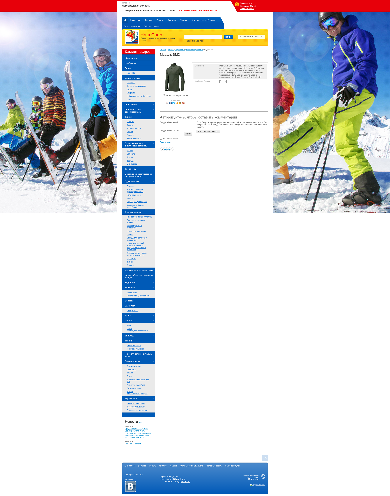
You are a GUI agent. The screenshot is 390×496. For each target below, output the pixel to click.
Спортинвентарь (133, 212)
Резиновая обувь (134, 138)
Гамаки (130, 132)
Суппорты (131, 259)
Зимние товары (132, 361)
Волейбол (130, 287)
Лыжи (129, 376)
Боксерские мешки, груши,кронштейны (135, 190)
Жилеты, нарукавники (136, 86)
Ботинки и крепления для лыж (138, 380)
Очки (129, 99)
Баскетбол (130, 306)
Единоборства (132, 181)
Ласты (129, 89)
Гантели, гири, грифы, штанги (136, 221)
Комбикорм (130, 63)
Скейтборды (132, 164)
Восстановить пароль (208, 131)
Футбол (128, 320)
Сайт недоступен (151, 26)
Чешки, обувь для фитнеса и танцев (139, 276)
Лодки (128, 68)
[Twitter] (173, 103)
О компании (135, 20)
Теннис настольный (135, 349)
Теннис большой (134, 346)
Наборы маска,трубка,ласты (139, 96)
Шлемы (130, 157)
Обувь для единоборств (137, 202)
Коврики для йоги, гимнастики (134, 227)
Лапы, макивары (134, 195)
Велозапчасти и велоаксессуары (133, 110)
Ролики (130, 151)
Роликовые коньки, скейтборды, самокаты (136, 144)
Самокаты (131, 154)
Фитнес (130, 262)
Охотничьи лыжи (134, 388)
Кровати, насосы (134, 128)
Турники (130, 265)
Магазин (183, 20)
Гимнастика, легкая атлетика (139, 217)
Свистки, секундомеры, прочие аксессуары (137, 254)
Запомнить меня (170, 138)
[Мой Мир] (180, 103)
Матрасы (131, 93)
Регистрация (165, 142)
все (140, 422)
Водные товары (132, 78)
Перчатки (131, 186)
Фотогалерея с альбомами (203, 20)
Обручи (130, 234)
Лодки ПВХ (131, 73)
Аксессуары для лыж (136, 385)
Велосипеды (131, 104)
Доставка (148, 20)
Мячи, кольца (132, 311)
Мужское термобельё (136, 403)
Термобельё (131, 398)
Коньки (130, 373)
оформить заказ (247, 9)
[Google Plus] (183, 103)
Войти (188, 134)
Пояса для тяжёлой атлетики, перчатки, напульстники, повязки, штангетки (137, 246)
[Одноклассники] (177, 103)
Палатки (130, 122)
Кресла (130, 125)
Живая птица (131, 58)
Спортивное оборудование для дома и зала (138, 175)
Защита (130, 161)
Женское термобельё (136, 407)
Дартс (128, 315)
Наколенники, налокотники (138, 296)
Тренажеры (130, 169)
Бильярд (129, 335)
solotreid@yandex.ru (176, 479)
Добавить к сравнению (176, 95)
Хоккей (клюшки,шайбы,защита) (137, 393)
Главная (125, 20)
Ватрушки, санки (134, 366)
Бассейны (131, 83)
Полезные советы (132, 26)
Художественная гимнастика (139, 270)
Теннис (128, 340)
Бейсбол (129, 300)
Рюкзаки (130, 135)
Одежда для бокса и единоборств (135, 206)
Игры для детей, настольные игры (139, 355)
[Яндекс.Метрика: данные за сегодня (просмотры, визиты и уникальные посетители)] (257, 485)
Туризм (128, 117)
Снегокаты (131, 369)
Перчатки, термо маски (137, 410)
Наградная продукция (136, 231)
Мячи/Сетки (132, 292)
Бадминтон (130, 282)
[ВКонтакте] (170, 103)
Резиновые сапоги (133, 444)
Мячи (129, 325)
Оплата (160, 20)
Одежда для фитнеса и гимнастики (137, 239)
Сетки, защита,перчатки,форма (137, 330)
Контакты (172, 20)
